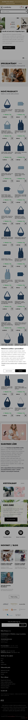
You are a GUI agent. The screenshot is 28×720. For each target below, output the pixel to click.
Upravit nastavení (9, 370)
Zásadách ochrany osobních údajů (9, 363)
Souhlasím (20, 370)
